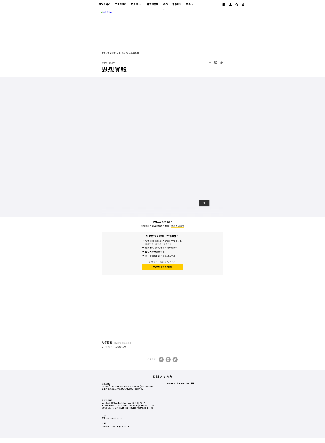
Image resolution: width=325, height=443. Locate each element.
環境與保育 (120, 4)
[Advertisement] (162, 309)
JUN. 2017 (122, 53)
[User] (230, 4)
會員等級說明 (177, 226)
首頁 (104, 53)
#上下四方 (107, 347)
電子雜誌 (176, 4)
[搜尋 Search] (236, 4)
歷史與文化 (136, 4)
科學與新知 (104, 4)
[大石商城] (243, 4)
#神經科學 (121, 347)
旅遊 (165, 4)
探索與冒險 (152, 4)
